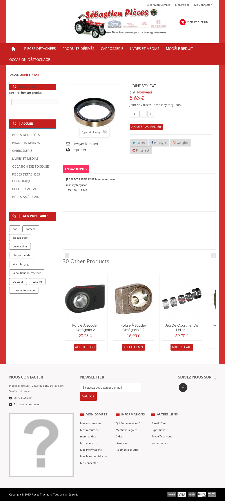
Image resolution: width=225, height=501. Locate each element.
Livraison (121, 443)
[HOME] (13, 48)
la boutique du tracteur (27, 272)
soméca (31, 228)
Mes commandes (90, 423)
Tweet (140, 143)
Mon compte (96, 414)
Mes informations (91, 449)
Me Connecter (203, 4)
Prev (67, 255)
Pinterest (142, 150)
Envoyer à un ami (85, 144)
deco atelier (20, 246)
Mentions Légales (126, 430)
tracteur (18, 281)
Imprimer (79, 150)
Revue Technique (161, 436)
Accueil (15, 75)
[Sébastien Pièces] (127, 23)
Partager (160, 143)
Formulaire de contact (27, 404)
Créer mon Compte (158, 4)
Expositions (158, 430)
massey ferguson (24, 290)
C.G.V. (119, 436)
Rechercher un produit (26, 93)
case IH (37, 281)
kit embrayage (21, 264)
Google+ (182, 143)
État (132, 92)
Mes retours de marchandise (89, 433)
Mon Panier (182, 4)
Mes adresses (88, 443)
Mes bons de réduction (94, 456)
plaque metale (21, 255)
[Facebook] (183, 387)
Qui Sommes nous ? (128, 423)
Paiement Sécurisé (127, 449)
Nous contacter (160, 443)
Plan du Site (158, 423)
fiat (15, 228)
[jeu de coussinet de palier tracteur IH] (182, 299)
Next (213, 255)
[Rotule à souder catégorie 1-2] (133, 299)
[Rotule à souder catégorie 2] (85, 299)
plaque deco (20, 237)
